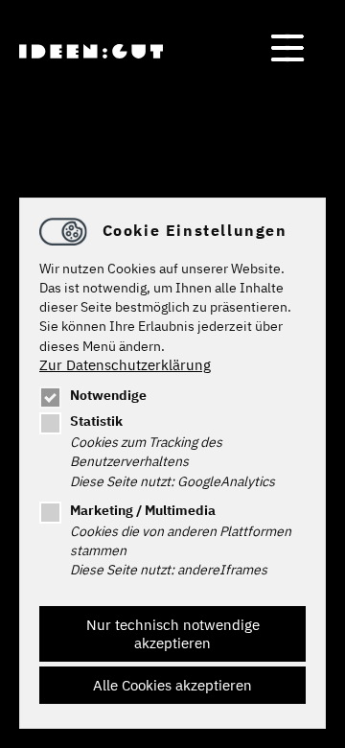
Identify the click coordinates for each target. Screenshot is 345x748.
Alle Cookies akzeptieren (172, 685)
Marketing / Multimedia (143, 510)
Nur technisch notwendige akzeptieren (173, 634)
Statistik (96, 421)
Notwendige (108, 395)
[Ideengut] (91, 51)
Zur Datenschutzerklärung (125, 365)
